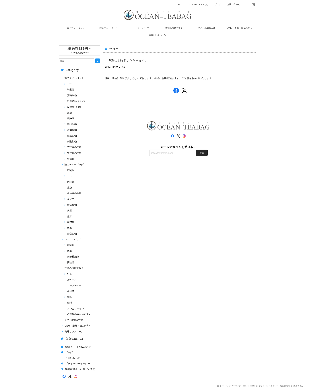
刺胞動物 (72, 141)
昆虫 (69, 187)
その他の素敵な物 (206, 28)
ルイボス (72, 279)
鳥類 (69, 112)
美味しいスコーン (157, 35)
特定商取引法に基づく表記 (80, 369)
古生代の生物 (74, 147)
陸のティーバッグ (108, 28)
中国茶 (70, 291)
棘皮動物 (72, 135)
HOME (179, 4)
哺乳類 (70, 89)
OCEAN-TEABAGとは (198, 4)
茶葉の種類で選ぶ (174, 28)
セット (70, 83)
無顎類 (70, 158)
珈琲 (69, 302)
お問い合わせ (233, 4)
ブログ (218, 4)
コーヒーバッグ (141, 28)
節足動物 (72, 124)
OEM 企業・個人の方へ (239, 28)
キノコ (70, 199)
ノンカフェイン (75, 308)
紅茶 (69, 273)
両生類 (70, 181)
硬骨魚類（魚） (75, 106)
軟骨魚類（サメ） (76, 101)
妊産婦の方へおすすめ (79, 314)
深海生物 (72, 95)
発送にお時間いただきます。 (128, 60)
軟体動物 (72, 129)
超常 (69, 216)
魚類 (69, 227)
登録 (201, 152)
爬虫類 (70, 118)
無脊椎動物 (73, 256)
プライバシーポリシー (77, 363)
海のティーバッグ (75, 28)
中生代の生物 (74, 152)
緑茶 (69, 296)
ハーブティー (74, 285)
